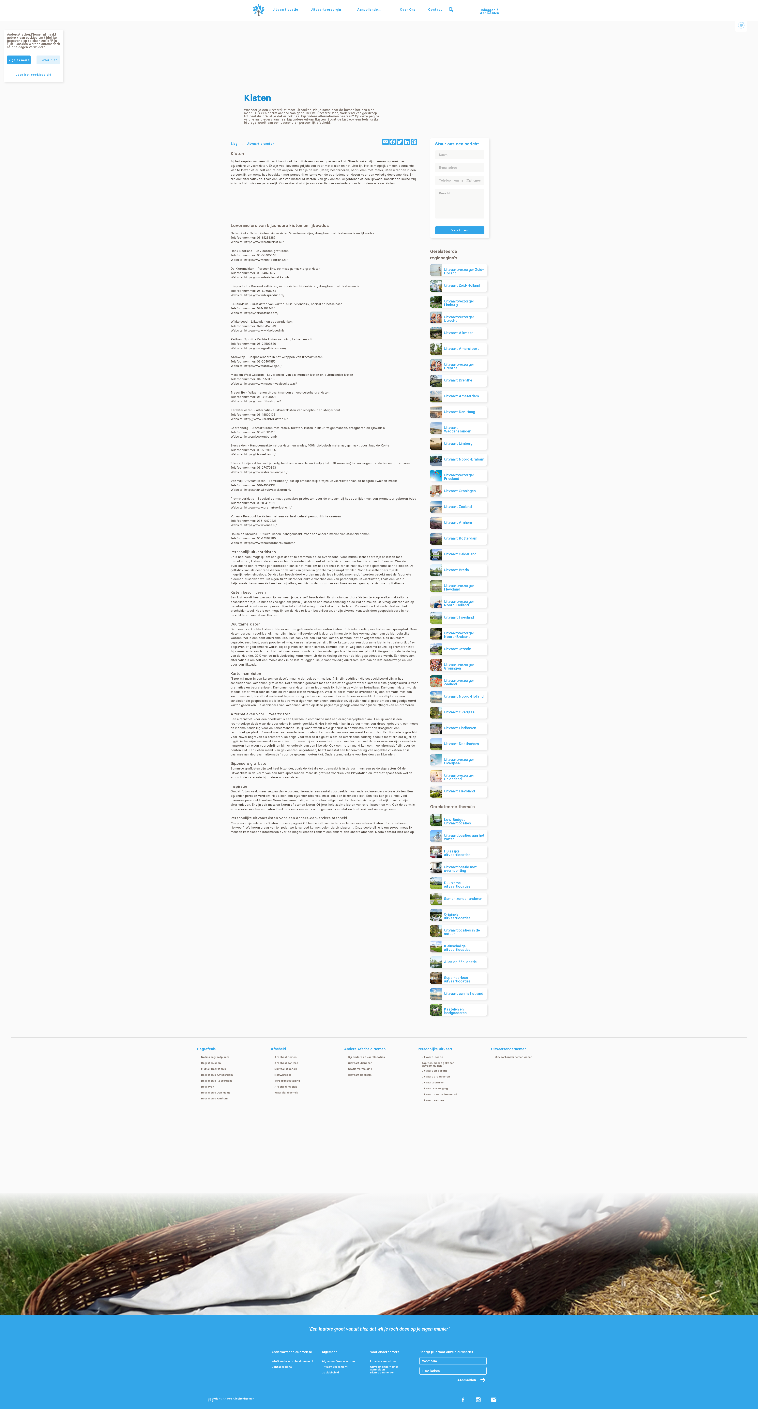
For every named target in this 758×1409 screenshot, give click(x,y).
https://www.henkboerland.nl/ (266, 260)
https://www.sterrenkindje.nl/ (266, 472)
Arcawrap (238, 357)
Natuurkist (238, 233)
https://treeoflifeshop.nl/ (262, 401)
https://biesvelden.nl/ (260, 454)
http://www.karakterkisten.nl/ (266, 419)
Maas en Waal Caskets (247, 375)
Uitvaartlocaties (285, 9)
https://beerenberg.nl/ (260, 436)
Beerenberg (239, 428)
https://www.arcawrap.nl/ (263, 366)
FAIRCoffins (240, 304)
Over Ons (408, 9)
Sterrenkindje (241, 463)
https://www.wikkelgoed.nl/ (264, 330)
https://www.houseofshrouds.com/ (269, 543)
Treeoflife (238, 392)
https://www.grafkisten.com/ (265, 348)
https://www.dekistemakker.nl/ (266, 277)
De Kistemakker (242, 268)
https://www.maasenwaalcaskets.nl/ (270, 383)
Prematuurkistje (242, 498)
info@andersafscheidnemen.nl (292, 1361)
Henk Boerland (241, 251)
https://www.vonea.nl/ (260, 525)
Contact (435, 9)
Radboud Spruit (242, 339)
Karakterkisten (241, 410)
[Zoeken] (451, 9)
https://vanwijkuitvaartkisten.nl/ (267, 490)
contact (390, 832)
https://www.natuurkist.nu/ (264, 242)
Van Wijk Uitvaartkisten (248, 481)
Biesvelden (239, 445)
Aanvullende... (369, 9)
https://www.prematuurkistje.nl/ (268, 507)
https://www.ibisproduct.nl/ (264, 295)
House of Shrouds (244, 534)
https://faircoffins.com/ (261, 313)
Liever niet (48, 60)
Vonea (235, 516)
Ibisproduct (240, 286)
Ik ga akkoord (19, 60)
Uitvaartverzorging (326, 9)
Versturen (459, 230)
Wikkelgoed (239, 321)
